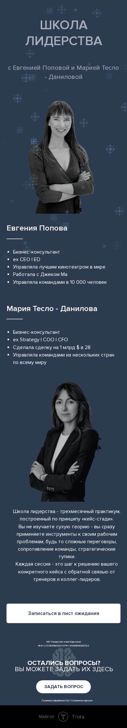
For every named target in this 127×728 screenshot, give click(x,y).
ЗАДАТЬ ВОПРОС (63, 686)
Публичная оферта (81, 700)
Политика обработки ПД (55, 700)
